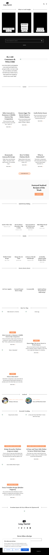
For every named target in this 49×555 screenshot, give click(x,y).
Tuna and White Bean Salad (39, 401)
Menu (46, 4)
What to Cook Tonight (24, 9)
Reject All (17, 549)
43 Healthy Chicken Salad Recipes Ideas (42, 258)
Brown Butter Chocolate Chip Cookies (18, 226)
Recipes (17, 399)
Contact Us (39, 551)
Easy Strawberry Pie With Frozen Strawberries (30, 226)
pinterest (27, 528)
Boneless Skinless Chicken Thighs (24, 28)
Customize (8, 549)
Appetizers (11, 484)
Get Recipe (39, 194)
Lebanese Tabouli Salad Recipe (30, 257)
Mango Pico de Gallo (19, 257)
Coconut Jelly (30, 289)
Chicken (7, 446)
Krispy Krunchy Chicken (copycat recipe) (12, 450)
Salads (24, 236)
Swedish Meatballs (40, 30)
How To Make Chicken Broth (24, 156)
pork (33, 446)
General (12, 332)
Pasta (14, 399)
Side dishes (41, 446)
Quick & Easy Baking (24, 203)
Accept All (25, 549)
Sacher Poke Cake (7, 224)
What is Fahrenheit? (40, 156)
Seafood (21, 399)
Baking (24, 45)
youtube (30, 528)
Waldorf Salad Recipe (7, 257)
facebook (18, 528)
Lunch (14, 446)
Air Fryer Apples (7, 289)
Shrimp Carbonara (13, 401)
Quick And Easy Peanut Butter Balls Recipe (42, 290)
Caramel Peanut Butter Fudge (18, 289)
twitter (21, 528)
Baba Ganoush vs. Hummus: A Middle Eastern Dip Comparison (12, 335)
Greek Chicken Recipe (9, 30)
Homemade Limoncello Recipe (8, 156)
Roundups (37, 446)
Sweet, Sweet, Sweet (24, 268)
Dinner (10, 399)
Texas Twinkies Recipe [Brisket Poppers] (12, 488)
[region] (17, 545)
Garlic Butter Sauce (40, 113)
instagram (24, 528)
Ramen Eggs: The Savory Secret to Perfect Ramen (24, 115)
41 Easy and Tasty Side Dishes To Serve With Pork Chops (36, 450)
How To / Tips (24, 308)
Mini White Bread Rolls (42, 225)
